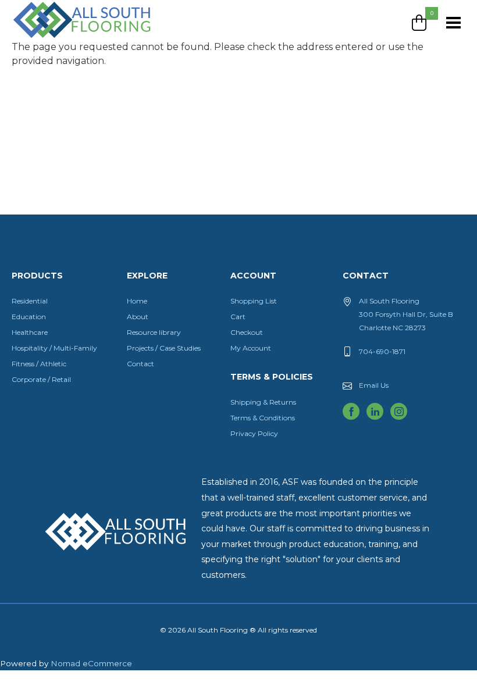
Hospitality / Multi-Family (54, 348)
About (137, 316)
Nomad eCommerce (91, 663)
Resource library (154, 332)
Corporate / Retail (41, 379)
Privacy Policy (254, 433)
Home (137, 300)
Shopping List (253, 300)
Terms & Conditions (262, 417)
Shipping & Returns (263, 402)
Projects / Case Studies (164, 348)
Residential (30, 300)
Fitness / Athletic (39, 363)
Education (29, 316)
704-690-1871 (382, 351)
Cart (237, 316)
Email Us (374, 385)
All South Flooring (54, 39)
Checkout (246, 332)
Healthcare (30, 332)
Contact (140, 363)
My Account (250, 348)
